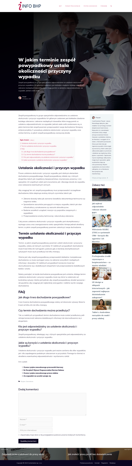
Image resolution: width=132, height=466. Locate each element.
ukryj (32, 140)
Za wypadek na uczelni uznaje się (37, 376)
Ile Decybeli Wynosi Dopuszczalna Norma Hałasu (44, 370)
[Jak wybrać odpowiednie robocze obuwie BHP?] (101, 195)
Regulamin (104, 463)
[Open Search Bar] (111, 6)
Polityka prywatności (86, 463)
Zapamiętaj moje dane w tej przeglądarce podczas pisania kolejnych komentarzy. (53, 435)
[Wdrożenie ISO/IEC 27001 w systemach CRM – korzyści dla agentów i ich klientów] (101, 221)
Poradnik (104, 6)
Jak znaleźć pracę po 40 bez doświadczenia (90, 454)
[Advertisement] (66, 25)
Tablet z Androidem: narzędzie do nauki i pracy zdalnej (101, 315)
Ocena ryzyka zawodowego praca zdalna (41, 373)
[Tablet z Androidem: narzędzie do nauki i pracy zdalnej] (101, 305)
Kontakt (97, 463)
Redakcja (112, 463)
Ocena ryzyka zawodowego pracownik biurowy (43, 367)
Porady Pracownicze (72, 6)
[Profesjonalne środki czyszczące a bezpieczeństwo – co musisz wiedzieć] (101, 249)
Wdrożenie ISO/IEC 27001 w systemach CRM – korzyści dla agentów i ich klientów (101, 235)
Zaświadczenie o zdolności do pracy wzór (23, 454)
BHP (60, 6)
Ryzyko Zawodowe (90, 6)
